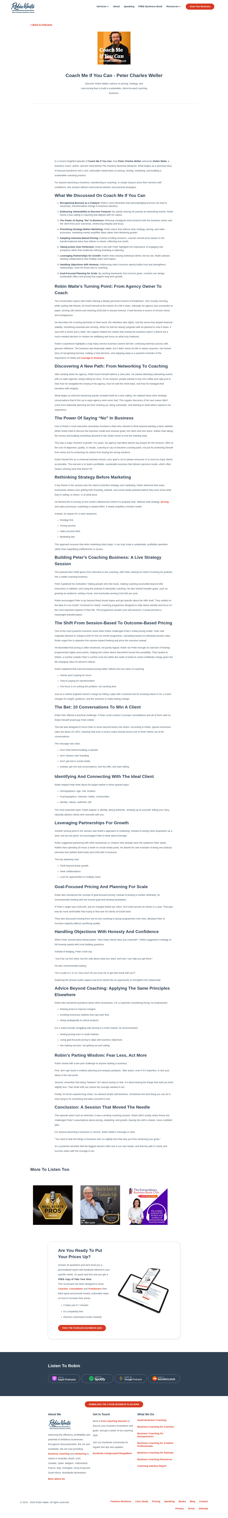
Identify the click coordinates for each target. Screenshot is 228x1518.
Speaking (129, 6)
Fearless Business (120, 1501)
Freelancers (95, 1288)
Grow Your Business (200, 6)
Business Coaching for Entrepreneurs (150, 1435)
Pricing (156, 1501)
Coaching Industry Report (152, 1466)
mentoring (80, 1453)
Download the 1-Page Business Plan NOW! (114, 1404)
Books (182, 1501)
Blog (192, 1501)
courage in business (92, 358)
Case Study (141, 1501)
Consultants (76, 1288)
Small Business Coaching (151, 1420)
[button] (102, 6)
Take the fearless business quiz (82, 1328)
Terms (191, 1508)
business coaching (58, 1453)
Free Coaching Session (114, 1421)
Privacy (179, 1508)
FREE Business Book (150, 6)
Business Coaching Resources (154, 1459)
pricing (165, 502)
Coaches (63, 1288)
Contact (203, 1501)
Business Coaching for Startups (155, 1452)
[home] (23, 8)
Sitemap (203, 1508)
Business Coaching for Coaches (155, 1426)
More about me (56, 1479)
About (116, 6)
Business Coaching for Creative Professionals (155, 1444)
